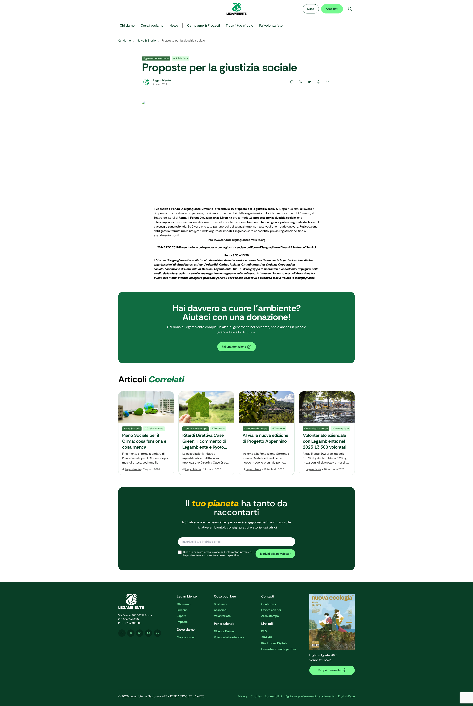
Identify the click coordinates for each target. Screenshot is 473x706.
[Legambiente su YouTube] (148, 633)
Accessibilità (273, 696)
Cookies (256, 696)
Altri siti (266, 637)
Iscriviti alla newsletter (275, 554)
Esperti (181, 616)
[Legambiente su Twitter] (131, 633)
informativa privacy (237, 552)
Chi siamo (183, 604)
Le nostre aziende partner (278, 649)
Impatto (182, 622)
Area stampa (270, 616)
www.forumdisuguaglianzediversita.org (239, 240)
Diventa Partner (224, 631)
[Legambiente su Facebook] (122, 633)
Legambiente (133, 469)
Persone (182, 610)
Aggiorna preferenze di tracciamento (310, 696)
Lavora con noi (271, 610)
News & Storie (146, 40)
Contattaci (268, 604)
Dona (310, 9)
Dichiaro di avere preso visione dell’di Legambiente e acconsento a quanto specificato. (217, 553)
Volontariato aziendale (229, 637)
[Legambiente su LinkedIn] (157, 633)
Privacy (243, 696)
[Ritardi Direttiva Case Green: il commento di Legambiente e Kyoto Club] (206, 433)
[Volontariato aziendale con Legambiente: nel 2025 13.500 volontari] (327, 433)
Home (127, 40)
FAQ (264, 631)
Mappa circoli (186, 637)
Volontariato (222, 616)
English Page (346, 696)
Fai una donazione (234, 347)
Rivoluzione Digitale (274, 643)
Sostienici (220, 604)
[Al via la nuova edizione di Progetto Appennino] (266, 433)
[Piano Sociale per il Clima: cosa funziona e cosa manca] (146, 433)
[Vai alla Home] (236, 9)
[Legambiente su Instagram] (139, 633)
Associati (332, 9)
